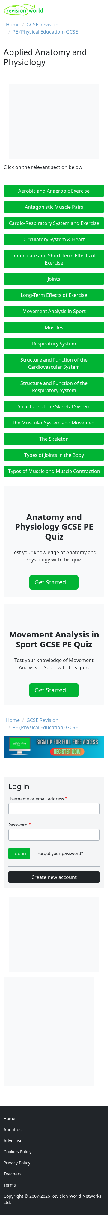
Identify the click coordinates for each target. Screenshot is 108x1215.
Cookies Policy (18, 1151)
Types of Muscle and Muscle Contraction (54, 471)
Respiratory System (54, 343)
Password (18, 825)
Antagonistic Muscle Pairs (54, 207)
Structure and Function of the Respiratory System (54, 387)
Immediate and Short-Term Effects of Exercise (54, 259)
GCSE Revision (42, 24)
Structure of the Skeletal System (54, 406)
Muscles (54, 327)
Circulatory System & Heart (54, 239)
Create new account (54, 877)
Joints (54, 279)
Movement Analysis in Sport (54, 311)
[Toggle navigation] (98, 10)
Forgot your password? (60, 853)
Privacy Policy (17, 1163)
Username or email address (36, 799)
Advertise (13, 1140)
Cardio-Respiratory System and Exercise (54, 223)
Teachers (13, 1174)
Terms (10, 1185)
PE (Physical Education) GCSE (45, 31)
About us (13, 1129)
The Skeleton (54, 439)
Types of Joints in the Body (54, 455)
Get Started (51, 582)
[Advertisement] (54, 1031)
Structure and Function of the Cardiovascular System (54, 363)
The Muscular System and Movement (54, 422)
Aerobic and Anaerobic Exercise (54, 191)
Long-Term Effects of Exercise (54, 295)
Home (13, 24)
